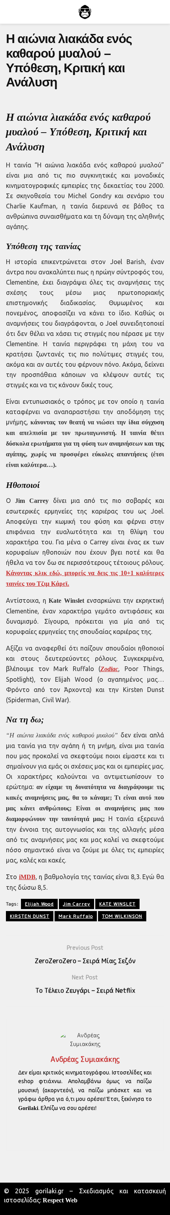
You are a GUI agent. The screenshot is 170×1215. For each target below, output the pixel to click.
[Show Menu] (9, 12)
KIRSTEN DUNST (29, 916)
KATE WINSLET (117, 903)
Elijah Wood (39, 903)
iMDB (27, 877)
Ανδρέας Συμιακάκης (85, 1059)
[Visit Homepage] (85, 12)
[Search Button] (160, 12)
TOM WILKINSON (122, 916)
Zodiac (109, 669)
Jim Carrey (76, 903)
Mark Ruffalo (76, 916)
